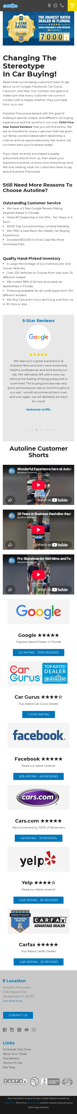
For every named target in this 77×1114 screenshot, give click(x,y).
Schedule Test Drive (17, 1049)
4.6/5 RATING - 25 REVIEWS (38, 962)
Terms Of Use (12, 1063)
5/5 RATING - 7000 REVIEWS (39, 652)
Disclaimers (11, 1058)
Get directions (12, 1001)
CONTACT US (18, 1015)
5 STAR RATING (38, 714)
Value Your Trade (15, 1054)
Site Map (9, 1067)
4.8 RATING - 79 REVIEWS (38, 838)
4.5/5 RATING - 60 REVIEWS (38, 900)
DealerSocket (33, 1102)
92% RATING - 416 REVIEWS (38, 776)
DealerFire (9, 1102)
